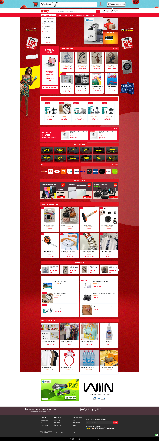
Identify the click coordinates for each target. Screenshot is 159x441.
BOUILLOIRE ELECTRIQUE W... (64, 115)
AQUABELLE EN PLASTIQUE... (88, 367)
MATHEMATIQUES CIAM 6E (97, 87)
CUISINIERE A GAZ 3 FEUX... (79, 115)
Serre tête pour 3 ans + (66, 367)
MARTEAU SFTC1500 (86, 225)
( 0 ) (52, 76)
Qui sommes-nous (44, 420)
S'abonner (115, 422)
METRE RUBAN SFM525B (47, 251)
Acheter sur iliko (57, 420)
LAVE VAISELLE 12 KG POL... (81, 87)
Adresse (75, 425)
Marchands (79, 15)
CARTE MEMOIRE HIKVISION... (48, 225)
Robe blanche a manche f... (67, 341)
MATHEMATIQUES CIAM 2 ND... (112, 87)
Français (116, 8)
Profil (74, 420)
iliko (45, 439)
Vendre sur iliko (57, 422)
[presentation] (45, 112)
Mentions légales (44, 425)
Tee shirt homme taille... (47, 367)
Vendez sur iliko (44, 8)
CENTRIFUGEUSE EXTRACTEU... (50, 115)
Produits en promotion (68, 15)
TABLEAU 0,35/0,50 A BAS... (81, 65)
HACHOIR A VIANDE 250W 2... (93, 115)
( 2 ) (60, 283)
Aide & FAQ (43, 422)
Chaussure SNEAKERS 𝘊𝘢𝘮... (88, 251)
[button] (59, 30)
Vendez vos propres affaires (89, 15)
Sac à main (63, 225)
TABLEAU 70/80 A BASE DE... (66, 65)
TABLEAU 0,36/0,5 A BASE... (95, 65)
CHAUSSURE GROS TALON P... (48, 341)
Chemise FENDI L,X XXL (106, 251)
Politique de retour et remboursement (111, 439)
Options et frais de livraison (59, 423)
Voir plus (48, 42)
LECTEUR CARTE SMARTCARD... (68, 251)
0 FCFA (116, 11)
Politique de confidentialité (46, 423)
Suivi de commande (77, 423)
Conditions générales (98, 439)
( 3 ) (99, 295)
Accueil (59, 15)
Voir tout (115, 48)
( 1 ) (68, 116)
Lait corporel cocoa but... (106, 341)
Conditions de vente (58, 425)
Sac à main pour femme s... (107, 367)
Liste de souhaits (76, 422)
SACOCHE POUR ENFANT (87, 341)
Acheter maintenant (49, 87)
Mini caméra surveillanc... (107, 225)
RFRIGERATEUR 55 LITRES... (65, 87)
